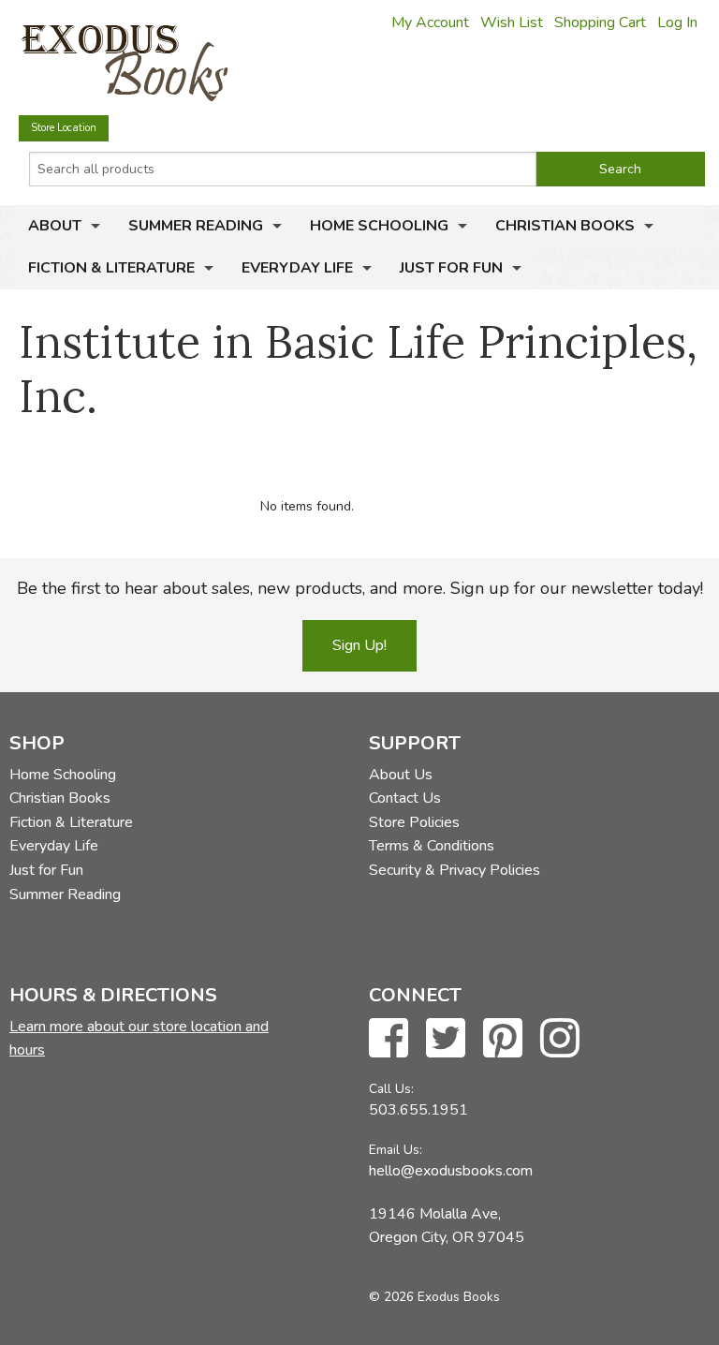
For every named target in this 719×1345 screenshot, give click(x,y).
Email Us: (395, 1150)
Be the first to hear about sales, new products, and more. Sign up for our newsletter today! (360, 588)
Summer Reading (195, 225)
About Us (401, 774)
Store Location (63, 128)
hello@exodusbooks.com (451, 1170)
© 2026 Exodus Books (434, 1297)
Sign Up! (359, 645)
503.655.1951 (418, 1110)
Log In (677, 22)
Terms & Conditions (431, 845)
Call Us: (391, 1089)
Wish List (511, 22)
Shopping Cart (600, 22)
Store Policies (414, 822)
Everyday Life (297, 268)
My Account (430, 22)
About (54, 225)
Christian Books (565, 225)
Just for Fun (451, 268)
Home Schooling (379, 225)
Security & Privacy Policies (454, 870)
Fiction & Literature (111, 268)
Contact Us (405, 798)
